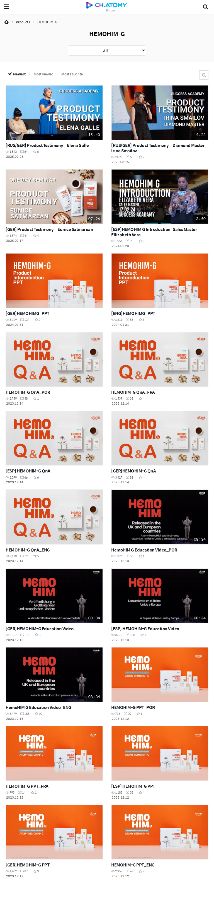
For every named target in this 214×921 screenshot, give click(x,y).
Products (23, 21)
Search (203, 75)
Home (6, 22)
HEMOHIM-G (47, 21)
